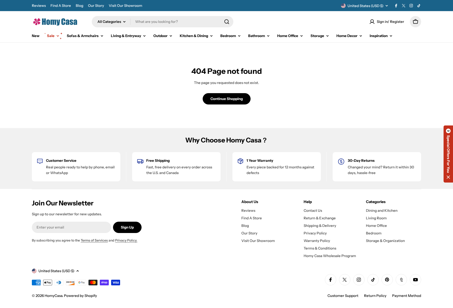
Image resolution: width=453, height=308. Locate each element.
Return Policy (375, 295)
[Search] (227, 22)
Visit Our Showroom (125, 5)
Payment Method (406, 295)
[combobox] (162, 21)
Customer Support (342, 295)
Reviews (39, 5)
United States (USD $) (365, 6)
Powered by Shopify (80, 295)
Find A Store (60, 5)
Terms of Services (94, 240)
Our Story (96, 5)
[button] (448, 154)
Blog (79, 5)
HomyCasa (53, 295)
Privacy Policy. (126, 240)
